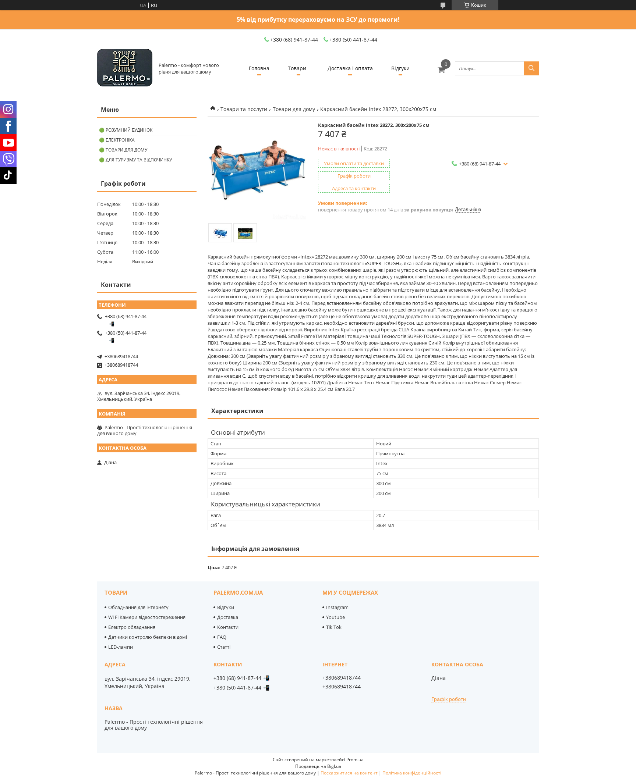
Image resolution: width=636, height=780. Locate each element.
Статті (223, 647)
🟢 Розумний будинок (125, 130)
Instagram (337, 607)
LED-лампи (120, 647)
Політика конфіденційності (411, 773)
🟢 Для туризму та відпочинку (135, 160)
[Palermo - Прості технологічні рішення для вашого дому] (124, 68)
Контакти (228, 627)
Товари (297, 68)
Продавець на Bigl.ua (318, 766)
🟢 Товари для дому (123, 150)
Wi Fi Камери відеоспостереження (147, 617)
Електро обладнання (131, 627)
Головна (259, 68)
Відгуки (400, 68)
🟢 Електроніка (117, 140)
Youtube (335, 617)
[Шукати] (531, 68)
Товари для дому (294, 109)
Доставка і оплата (350, 68)
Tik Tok (334, 627)
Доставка (227, 617)
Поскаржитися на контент (349, 773)
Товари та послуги (243, 109)
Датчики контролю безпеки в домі (147, 637)
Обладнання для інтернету (138, 607)
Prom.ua (355, 759)
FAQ (221, 637)
